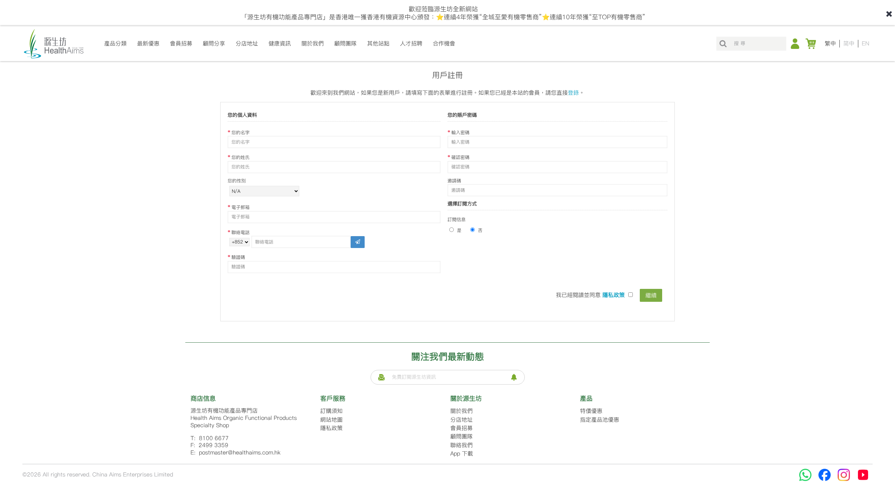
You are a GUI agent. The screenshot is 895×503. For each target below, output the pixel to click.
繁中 (830, 43)
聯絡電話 (240, 232)
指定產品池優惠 (599, 419)
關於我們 (461, 411)
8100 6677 (214, 438)
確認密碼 (460, 157)
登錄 (573, 92)
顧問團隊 (461, 436)
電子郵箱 (240, 207)
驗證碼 (238, 257)
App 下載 (461, 453)
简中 (848, 43)
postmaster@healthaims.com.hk (239, 452)
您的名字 (240, 132)
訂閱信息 (457, 219)
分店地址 (461, 419)
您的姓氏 (240, 157)
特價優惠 (591, 411)
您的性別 (237, 180)
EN (865, 43)
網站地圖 (331, 419)
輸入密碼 (460, 132)
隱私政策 (331, 428)
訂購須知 (331, 411)
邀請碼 (454, 180)
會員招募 (461, 428)
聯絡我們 (461, 445)
